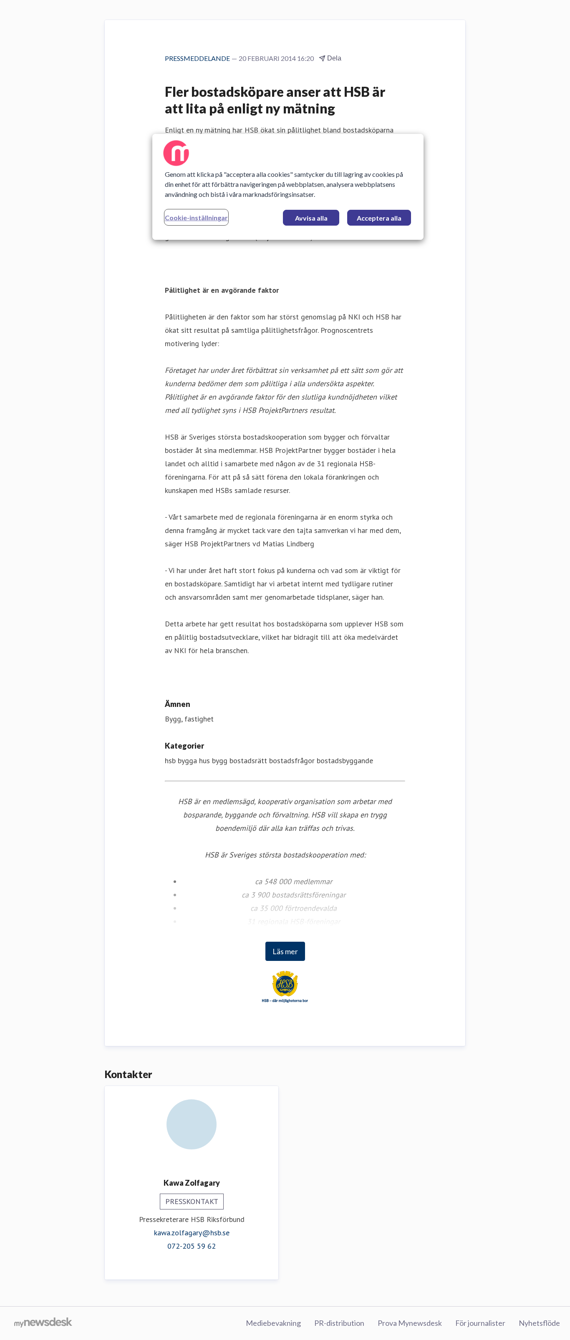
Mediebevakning (273, 1322)
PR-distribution (339, 1322)
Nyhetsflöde (539, 1322)
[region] (288, 187)
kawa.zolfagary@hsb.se (192, 1232)
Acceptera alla (379, 218)
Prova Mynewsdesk (410, 1322)
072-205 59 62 (191, 1246)
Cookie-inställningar (196, 217)
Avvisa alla (311, 218)
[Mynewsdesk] (43, 1323)
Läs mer (285, 951)
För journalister (480, 1322)
